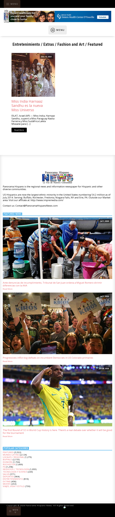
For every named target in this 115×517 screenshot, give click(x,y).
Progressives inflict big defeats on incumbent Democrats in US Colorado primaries (48, 357)
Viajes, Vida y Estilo (14, 486)
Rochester (9, 464)
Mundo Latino (11, 454)
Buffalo (7, 459)
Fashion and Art (70, 44)
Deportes (8, 476)
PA (4, 466)
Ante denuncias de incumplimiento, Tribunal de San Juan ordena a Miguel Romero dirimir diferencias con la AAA (52, 284)
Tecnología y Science (15, 471)
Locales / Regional (13, 457)
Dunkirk (7, 462)
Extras (48, 44)
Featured (95, 44)
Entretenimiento (26, 44)
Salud (6, 474)
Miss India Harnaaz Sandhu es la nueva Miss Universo (27, 105)
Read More (19, 130)
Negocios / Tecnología (16, 469)
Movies (7, 483)
